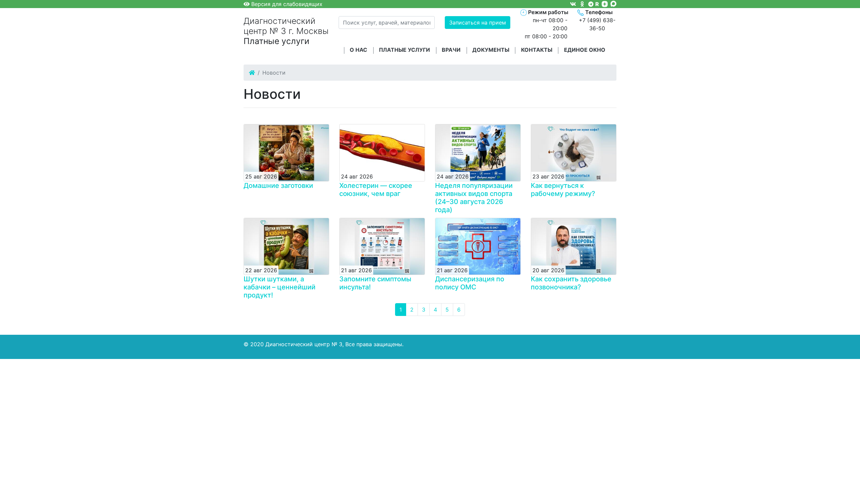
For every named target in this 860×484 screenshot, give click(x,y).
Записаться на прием (477, 22)
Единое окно (584, 49)
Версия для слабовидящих (286, 4)
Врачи (451, 49)
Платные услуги (404, 49)
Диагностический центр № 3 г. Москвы (286, 31)
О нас (358, 49)
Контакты (536, 49)
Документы (490, 49)
